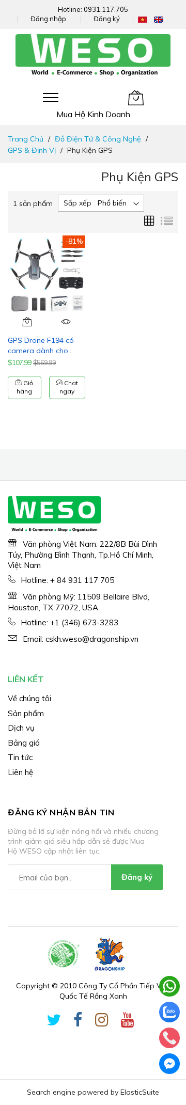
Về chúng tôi (29, 698)
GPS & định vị (32, 150)
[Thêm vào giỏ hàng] (27, 321)
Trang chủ (25, 139)
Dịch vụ (21, 728)
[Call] (169, 1038)
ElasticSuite (139, 1092)
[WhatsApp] (169, 986)
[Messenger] (169, 1063)
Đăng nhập (48, 18)
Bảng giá (24, 743)
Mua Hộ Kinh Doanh (93, 114)
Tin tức (20, 757)
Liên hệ (20, 772)
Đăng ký (107, 18)
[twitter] (54, 1022)
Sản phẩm (26, 713)
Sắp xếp (77, 203)
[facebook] (78, 1022)
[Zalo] (169, 1012)
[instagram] (102, 1022)
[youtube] (127, 1022)
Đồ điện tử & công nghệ (98, 139)
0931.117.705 (106, 9)
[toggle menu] (50, 97)
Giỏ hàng (25, 387)
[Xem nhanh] (66, 321)
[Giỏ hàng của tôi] (136, 97)
